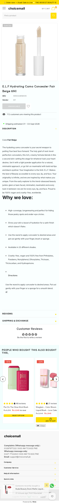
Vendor (5, 100)
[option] (29, 50)
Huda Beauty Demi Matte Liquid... (29, 490)
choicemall (16, 8)
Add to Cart (33, 421)
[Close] (46, 486)
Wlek (34, 502)
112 (8, 114)
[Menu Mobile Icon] (4, 8)
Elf (14, 100)
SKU (4, 96)
